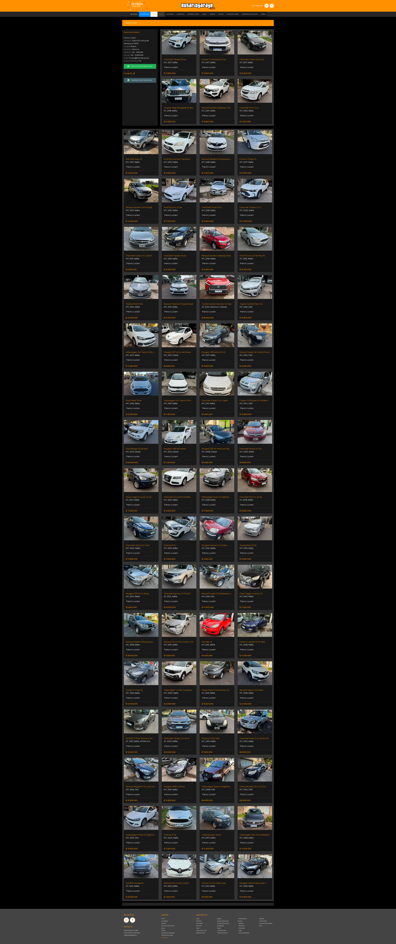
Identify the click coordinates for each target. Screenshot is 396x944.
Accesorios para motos (223, 923)
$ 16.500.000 (169, 511)
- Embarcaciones (221, 930)
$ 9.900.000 (169, 655)
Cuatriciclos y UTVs (201, 930)
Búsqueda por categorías (168, 933)
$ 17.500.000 (207, 511)
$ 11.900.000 (131, 511)
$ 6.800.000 (245, 462)
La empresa (164, 921)
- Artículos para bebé (243, 933)
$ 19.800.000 (208, 221)
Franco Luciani (171, 67)
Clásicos (219, 918)
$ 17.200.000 (169, 221)
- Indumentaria (263, 921)
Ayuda (163, 928)
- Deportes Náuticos (222, 933)
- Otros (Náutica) (242, 918)
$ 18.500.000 (245, 73)
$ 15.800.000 (207, 121)
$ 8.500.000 (169, 366)
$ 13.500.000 (245, 173)
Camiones (199, 925)
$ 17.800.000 (170, 73)
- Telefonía (240, 923)
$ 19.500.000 (132, 752)
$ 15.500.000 (207, 73)
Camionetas (199, 923)
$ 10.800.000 (246, 414)
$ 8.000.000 (207, 800)
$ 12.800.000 (170, 800)
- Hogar (240, 930)
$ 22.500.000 (246, 704)
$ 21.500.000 (169, 121)
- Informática (241, 928)
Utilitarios (198, 921)
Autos (197, 918)
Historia (163, 930)
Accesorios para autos (223, 921)
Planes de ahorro (200, 933)
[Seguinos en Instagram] (267, 6)
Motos (197, 928)
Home (163, 918)
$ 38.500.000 (208, 318)
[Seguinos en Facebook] (272, 6)
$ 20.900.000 (132, 462)
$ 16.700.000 (245, 269)
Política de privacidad (167, 935)
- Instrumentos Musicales (265, 923)
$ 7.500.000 (207, 414)
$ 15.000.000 (170, 269)
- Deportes (261, 918)
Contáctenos (164, 937)
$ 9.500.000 (207, 559)
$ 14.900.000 (208, 607)
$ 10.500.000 (170, 173)
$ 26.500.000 (170, 607)
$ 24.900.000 (246, 221)
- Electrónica (241, 925)
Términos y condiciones (167, 925)
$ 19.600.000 (132, 849)
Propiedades (220, 925)
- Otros (260, 925)
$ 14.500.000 (207, 173)
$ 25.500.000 (170, 704)
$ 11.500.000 (245, 121)
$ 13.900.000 (132, 318)
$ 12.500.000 (131, 173)
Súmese (163, 923)
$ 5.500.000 (131, 269)
